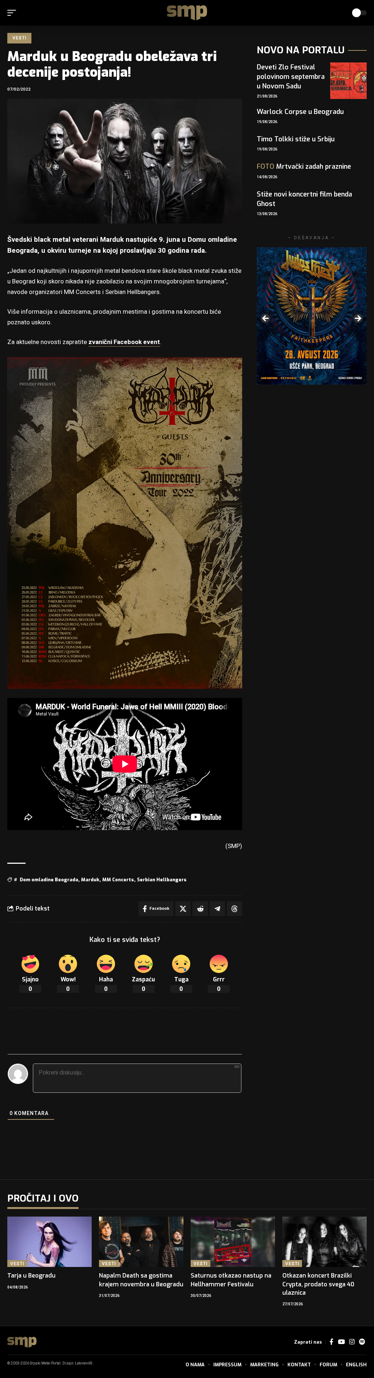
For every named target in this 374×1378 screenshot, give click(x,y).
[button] (13, 13)
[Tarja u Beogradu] (49, 1242)
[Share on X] (183, 908)
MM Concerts (118, 880)
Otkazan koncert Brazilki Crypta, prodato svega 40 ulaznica (318, 1284)
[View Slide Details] (312, 316)
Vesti (19, 38)
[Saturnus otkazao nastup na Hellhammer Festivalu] (233, 1242)
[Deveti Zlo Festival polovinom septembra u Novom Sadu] (348, 80)
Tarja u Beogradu (31, 1275)
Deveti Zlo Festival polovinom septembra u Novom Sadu (291, 77)
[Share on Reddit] (200, 908)
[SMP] (187, 12)
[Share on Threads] (234, 908)
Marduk (90, 880)
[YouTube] (341, 1342)
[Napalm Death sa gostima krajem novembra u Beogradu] (141, 1242)
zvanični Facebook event (124, 342)
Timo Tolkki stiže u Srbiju (296, 139)
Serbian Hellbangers (162, 880)
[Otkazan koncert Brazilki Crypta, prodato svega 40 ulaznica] (324, 1242)
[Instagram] (351, 1342)
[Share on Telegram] (217, 908)
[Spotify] (362, 1342)
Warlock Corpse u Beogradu (300, 111)
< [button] (265, 318)
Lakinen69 (83, 1363)
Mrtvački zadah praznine (304, 166)
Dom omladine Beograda (49, 880)
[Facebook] (331, 1342)
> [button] (357, 318)
